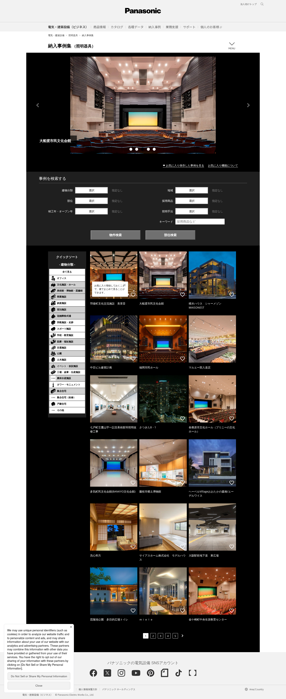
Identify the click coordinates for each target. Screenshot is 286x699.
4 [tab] (149, 150)
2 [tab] (137, 150)
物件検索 (115, 235)
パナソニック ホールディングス (118, 689)
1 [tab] (131, 150)
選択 (91, 190)
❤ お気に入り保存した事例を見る (183, 165)
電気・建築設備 (56, 35)
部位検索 (170, 235)
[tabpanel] (143, 105)
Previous (37, 105)
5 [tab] (155, 150)
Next (248, 105)
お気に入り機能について (223, 165)
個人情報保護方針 (88, 689)
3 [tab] (143, 150)
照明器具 (73, 35)
